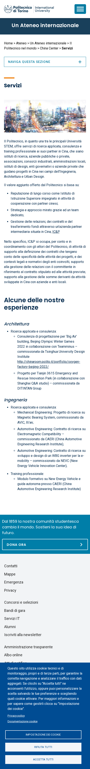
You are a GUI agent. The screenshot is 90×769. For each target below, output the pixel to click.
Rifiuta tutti (43, 747)
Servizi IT (12, 618)
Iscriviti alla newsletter (22, 634)
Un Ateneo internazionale (45, 25)
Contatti (10, 566)
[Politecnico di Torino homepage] (29, 9)
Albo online (13, 655)
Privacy (10, 590)
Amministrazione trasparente (28, 647)
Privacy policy (16, 715)
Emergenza (13, 582)
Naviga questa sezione (29, 62)
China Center (49, 48)
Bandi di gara (14, 610)
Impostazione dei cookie (43, 734)
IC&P (55, 232)
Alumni (10, 626)
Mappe (9, 574)
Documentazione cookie (22, 721)
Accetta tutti (43, 759)
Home (8, 43)
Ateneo (21, 43)
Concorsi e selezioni (21, 602)
